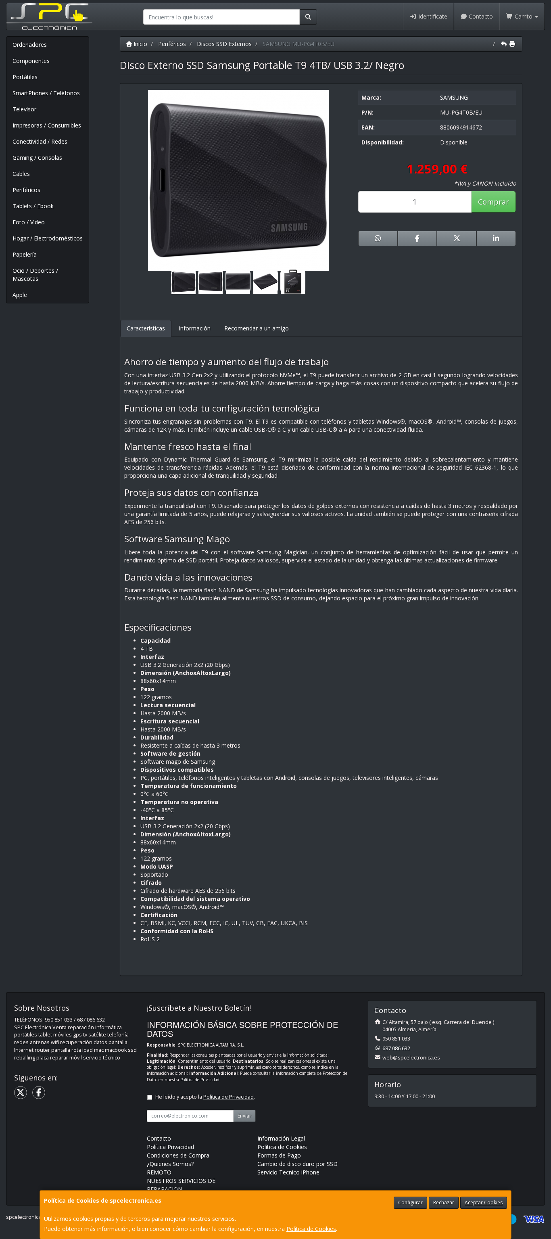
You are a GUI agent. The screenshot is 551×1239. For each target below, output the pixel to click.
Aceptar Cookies (484, 1202)
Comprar (493, 202)
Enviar (244, 1115)
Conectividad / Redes (40, 141)
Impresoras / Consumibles (47, 125)
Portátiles (25, 77)
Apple (20, 295)
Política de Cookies (311, 1229)
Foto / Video (29, 222)
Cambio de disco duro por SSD (297, 1164)
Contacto (480, 16)
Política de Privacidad (199, 1079)
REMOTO (159, 1172)
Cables (21, 174)
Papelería (25, 254)
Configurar (410, 1202)
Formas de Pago (279, 1155)
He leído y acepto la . (205, 1096)
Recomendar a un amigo (256, 328)
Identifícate (432, 16)
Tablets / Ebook (33, 206)
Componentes (31, 61)
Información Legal (281, 1138)
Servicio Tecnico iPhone (288, 1172)
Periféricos (26, 190)
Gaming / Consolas (37, 157)
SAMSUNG (454, 97)
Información (195, 328)
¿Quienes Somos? (170, 1164)
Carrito (523, 16)
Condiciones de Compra (178, 1155)
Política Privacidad (170, 1147)
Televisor (24, 109)
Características (146, 328)
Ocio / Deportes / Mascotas (35, 274)
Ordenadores (30, 44)
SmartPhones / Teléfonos (46, 93)
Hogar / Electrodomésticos (48, 238)
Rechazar (443, 1202)
